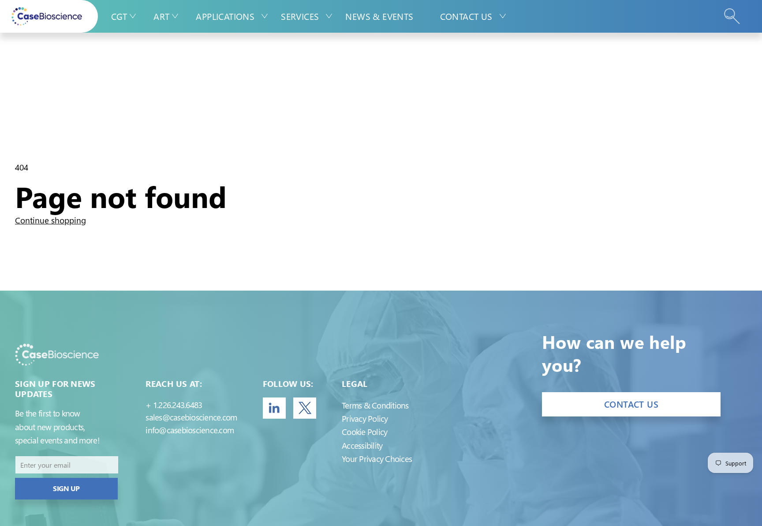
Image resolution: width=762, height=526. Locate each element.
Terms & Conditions (375, 405)
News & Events (379, 16)
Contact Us (466, 16)
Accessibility (362, 445)
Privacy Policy (365, 418)
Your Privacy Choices (377, 458)
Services (300, 16)
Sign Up (66, 488)
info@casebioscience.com (190, 429)
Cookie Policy (364, 431)
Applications (225, 16)
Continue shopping (50, 220)
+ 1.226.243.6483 (174, 404)
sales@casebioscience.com (191, 417)
